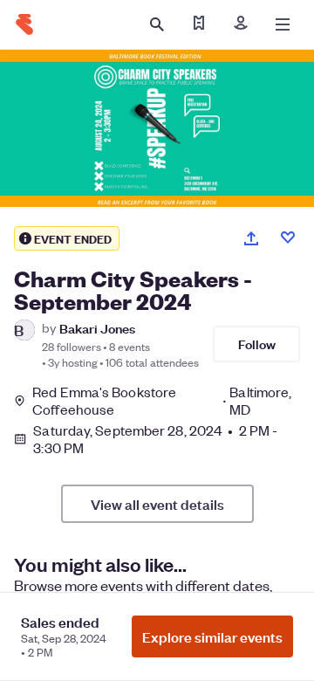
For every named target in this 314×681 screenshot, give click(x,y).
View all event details (157, 503)
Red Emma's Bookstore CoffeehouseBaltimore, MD (161, 400)
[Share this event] (251, 238)
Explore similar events (212, 636)
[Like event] (288, 237)
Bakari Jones (97, 328)
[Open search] (157, 24)
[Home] (24, 24)
